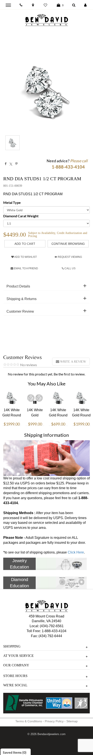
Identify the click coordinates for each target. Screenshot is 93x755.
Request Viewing (69, 256)
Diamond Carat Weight (20, 216)
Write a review (72, 361)
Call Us (69, 268)
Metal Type (12, 202)
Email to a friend (25, 268)
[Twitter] (11, 164)
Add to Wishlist (25, 256)
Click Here (76, 552)
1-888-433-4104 (54, 631)
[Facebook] (5, 164)
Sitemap (72, 721)
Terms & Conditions (28, 721)
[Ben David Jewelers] (46, 19)
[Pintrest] (16, 164)
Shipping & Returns (21, 299)
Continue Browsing (68, 243)
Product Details (18, 286)
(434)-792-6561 (51, 626)
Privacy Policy (54, 721)
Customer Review (20, 311)
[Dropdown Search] (74, 5)
